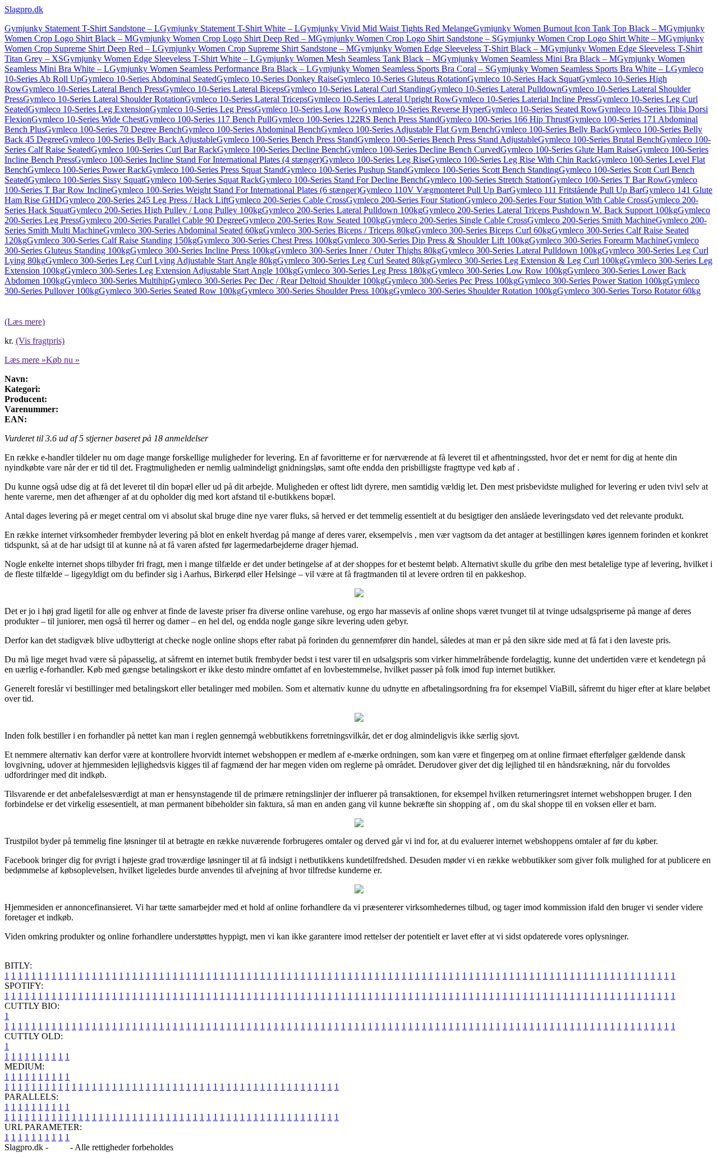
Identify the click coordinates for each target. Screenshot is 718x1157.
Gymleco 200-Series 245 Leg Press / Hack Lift (145, 200)
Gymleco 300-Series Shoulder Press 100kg (317, 291)
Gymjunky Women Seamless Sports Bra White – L (580, 68)
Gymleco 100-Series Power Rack (86, 169)
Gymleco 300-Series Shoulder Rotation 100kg (475, 291)
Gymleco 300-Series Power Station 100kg (592, 280)
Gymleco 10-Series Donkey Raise (277, 79)
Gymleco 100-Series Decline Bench (280, 149)
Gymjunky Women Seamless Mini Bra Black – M (528, 58)
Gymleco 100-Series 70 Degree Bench (113, 129)
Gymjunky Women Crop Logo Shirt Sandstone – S (406, 38)
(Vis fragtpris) (40, 340)
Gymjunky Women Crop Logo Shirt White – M (581, 38)
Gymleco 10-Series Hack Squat (523, 79)
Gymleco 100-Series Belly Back (551, 129)
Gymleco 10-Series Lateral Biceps (223, 89)
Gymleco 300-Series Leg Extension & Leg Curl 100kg (527, 260)
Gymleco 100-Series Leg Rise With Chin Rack (512, 159)
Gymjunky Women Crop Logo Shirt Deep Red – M (224, 38)
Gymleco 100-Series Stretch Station (487, 180)
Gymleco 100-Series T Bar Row (607, 180)
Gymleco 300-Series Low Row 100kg (499, 270)
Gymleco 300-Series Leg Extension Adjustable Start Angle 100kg (181, 270)
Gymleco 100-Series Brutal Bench (599, 139)
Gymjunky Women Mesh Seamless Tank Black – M (348, 58)
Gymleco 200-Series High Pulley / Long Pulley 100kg (166, 210)
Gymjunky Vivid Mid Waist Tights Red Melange (386, 28)
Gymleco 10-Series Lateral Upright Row (379, 99)
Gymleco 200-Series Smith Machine (591, 220)
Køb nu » (63, 360)
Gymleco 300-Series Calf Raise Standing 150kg (112, 240)
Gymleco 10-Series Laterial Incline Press (524, 99)
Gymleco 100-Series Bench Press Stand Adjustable (447, 139)
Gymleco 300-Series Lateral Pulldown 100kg (521, 250)
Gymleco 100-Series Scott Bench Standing (483, 169)
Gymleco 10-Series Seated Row (541, 109)
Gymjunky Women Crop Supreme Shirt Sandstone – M (256, 48)
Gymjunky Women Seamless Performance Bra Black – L (210, 68)
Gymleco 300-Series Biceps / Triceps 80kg (339, 230)
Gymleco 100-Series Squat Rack (201, 180)
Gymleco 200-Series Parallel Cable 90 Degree (160, 220)
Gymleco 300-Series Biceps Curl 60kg (483, 230)
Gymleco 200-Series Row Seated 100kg (313, 220)
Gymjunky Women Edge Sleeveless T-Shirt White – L (159, 58)
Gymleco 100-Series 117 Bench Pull (206, 119)
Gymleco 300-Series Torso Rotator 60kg (629, 291)
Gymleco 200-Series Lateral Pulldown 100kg (342, 210)
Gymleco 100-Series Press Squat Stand (215, 169)
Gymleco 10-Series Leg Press (202, 109)
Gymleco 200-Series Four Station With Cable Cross (555, 200)
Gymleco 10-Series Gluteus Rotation (402, 79)
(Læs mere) (24, 321)
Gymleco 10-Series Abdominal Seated (149, 79)
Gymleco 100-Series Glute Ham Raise (568, 149)
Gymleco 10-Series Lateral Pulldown (495, 89)
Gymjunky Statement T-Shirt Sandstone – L (82, 28)
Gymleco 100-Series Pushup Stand (345, 169)
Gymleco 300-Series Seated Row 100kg (170, 291)
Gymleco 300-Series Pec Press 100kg (451, 280)
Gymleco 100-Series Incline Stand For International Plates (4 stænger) (198, 159)
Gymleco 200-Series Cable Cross (287, 200)
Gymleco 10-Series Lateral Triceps (246, 99)
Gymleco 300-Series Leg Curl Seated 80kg (353, 260)
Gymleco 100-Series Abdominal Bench (251, 129)
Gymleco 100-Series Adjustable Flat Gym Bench (407, 129)
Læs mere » (25, 360)
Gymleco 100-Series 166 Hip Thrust (503, 119)
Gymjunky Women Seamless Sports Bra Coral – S (401, 68)
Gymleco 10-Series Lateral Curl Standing (357, 89)
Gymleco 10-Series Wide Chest (86, 119)
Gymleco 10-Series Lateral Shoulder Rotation (104, 99)
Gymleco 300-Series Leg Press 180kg (364, 270)
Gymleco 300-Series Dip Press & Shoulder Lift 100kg (433, 240)
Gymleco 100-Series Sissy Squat (86, 180)
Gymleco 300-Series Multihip (117, 280)
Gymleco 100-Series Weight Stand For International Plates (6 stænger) (235, 190)
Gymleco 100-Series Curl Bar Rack (154, 149)
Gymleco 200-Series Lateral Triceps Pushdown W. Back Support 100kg (550, 210)
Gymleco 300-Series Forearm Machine (597, 240)
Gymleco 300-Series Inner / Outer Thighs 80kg (357, 250)
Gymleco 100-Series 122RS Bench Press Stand (355, 119)
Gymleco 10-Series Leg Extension (89, 109)
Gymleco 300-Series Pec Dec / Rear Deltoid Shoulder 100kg (277, 280)
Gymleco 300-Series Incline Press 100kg (202, 250)
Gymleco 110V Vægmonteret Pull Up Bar (434, 190)
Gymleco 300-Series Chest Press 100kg (267, 240)
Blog (59, 1147)
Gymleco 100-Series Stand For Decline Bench (341, 180)
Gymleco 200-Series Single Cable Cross (456, 220)
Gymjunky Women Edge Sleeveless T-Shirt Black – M (451, 48)
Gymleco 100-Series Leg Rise (375, 159)
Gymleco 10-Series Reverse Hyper (423, 109)
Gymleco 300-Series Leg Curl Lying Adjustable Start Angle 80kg (161, 260)
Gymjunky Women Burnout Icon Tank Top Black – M (569, 28)
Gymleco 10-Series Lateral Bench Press (92, 89)
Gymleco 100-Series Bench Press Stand (287, 139)
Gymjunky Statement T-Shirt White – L (230, 28)
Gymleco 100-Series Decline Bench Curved (422, 149)
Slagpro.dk (23, 9)
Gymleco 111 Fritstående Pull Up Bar (575, 190)
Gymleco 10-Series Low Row (308, 109)
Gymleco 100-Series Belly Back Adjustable (139, 139)
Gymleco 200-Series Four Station (405, 200)
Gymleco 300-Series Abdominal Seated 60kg (183, 230)
